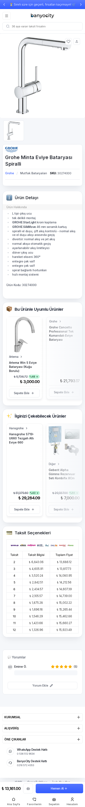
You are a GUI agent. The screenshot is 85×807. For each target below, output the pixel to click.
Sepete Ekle (21, 393)
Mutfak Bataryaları (33, 173)
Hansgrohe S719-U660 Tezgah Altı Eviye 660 (21, 438)
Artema (13, 356)
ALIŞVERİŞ (11, 728)
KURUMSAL (12, 717)
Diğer (52, 464)
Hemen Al (57, 788)
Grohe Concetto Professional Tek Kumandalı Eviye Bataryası (61, 333)
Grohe (9, 173)
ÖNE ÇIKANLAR (15, 739)
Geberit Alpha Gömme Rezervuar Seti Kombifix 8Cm (62, 474)
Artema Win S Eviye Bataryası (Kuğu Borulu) (23, 367)
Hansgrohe (16, 428)
